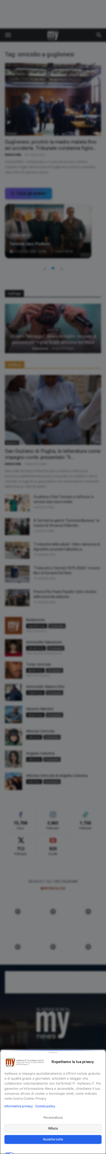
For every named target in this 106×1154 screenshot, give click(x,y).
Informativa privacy (18, 1106)
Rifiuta (53, 1128)
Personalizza (52, 1117)
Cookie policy (45, 1106)
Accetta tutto (53, 1139)
